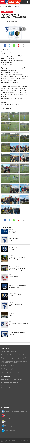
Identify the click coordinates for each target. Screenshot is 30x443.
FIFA (6, 421)
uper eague (9, 426)
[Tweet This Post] (9, 45)
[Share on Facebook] (5, 45)
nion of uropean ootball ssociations (13, 418)
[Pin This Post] (18, 45)
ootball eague (10, 430)
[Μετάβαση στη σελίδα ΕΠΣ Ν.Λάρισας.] (0, 5)
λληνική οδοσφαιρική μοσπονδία (16, 411)
